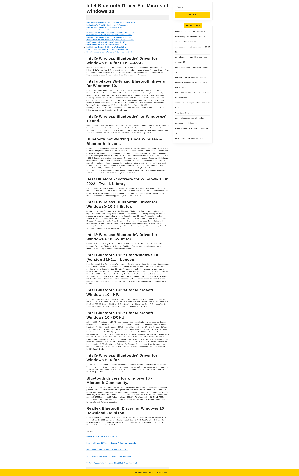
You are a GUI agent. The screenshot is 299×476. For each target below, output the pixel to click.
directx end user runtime (185, 42)
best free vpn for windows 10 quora (190, 37)
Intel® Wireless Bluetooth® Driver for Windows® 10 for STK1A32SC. (111, 22)
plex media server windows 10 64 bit (190, 77)
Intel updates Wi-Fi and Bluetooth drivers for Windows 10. (107, 25)
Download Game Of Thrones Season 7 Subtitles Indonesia (111, 443)
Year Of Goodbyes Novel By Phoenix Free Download (108, 456)
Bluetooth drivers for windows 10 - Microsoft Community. (107, 49)
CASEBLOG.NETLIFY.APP (157, 472)
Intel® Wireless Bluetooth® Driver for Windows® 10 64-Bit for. (109, 35)
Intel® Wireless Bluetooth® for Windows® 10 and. (104, 27)
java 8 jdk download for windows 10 (190, 31)
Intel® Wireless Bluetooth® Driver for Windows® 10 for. (106, 47)
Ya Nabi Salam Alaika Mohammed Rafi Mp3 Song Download (111, 463)
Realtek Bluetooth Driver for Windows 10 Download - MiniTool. (109, 52)
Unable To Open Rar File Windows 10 (102, 436)
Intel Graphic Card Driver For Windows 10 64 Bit (107, 450)
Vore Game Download (184, 113)
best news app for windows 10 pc (189, 138)
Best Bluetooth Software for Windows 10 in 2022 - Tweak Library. (110, 32)
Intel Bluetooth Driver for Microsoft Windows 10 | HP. (105, 42)
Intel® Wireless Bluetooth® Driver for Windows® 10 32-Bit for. (109, 37)
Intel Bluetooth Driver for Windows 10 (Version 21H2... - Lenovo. (110, 40)
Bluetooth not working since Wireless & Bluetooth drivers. (107, 30)
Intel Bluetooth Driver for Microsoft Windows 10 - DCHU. (107, 44)
